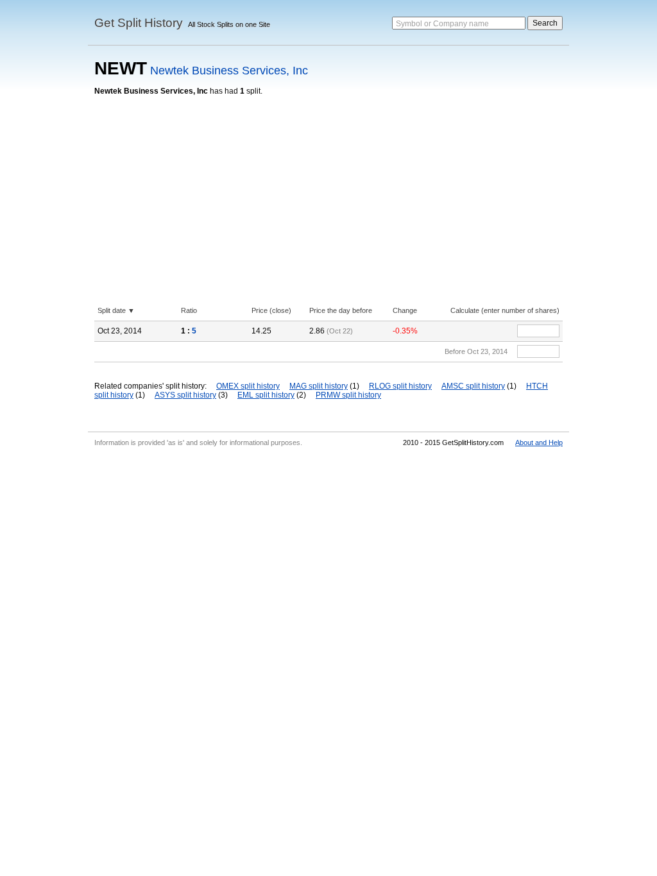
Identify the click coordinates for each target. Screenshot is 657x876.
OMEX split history (248, 386)
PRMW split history (348, 395)
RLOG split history (400, 386)
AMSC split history (473, 386)
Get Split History (138, 22)
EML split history (265, 395)
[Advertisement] (328, 192)
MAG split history (318, 386)
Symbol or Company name (442, 23)
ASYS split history (185, 395)
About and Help (539, 442)
